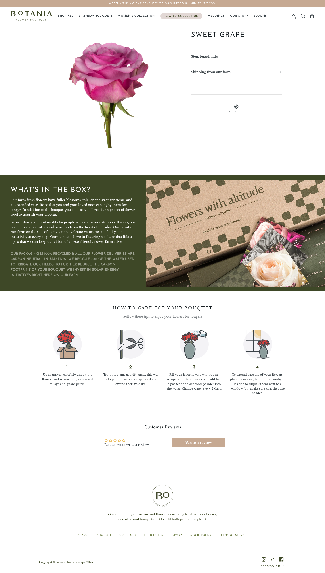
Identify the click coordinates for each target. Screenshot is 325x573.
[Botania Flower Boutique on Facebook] (281, 559)
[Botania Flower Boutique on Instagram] (264, 559)
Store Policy (201, 535)
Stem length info (204, 56)
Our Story (127, 535)
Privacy (177, 535)
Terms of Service (233, 535)
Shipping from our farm (211, 72)
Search (84, 535)
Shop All (104, 535)
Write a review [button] (198, 442)
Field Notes (153, 535)
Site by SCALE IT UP (272, 566)
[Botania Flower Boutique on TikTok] (272, 559)
